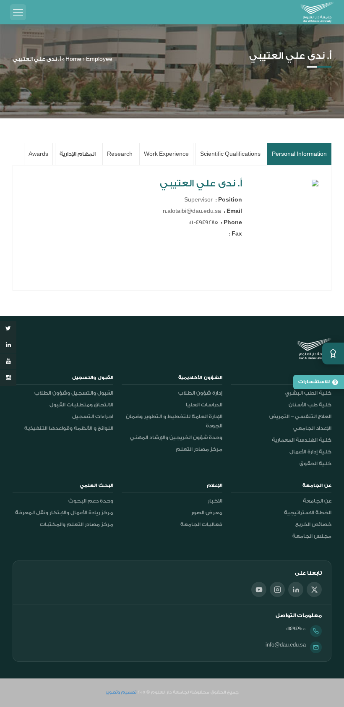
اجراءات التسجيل (92, 416)
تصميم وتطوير (121, 692)
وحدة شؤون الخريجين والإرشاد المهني (176, 437)
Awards (38, 154)
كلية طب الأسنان (310, 405)
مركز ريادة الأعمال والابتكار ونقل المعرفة (64, 513)
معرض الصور (206, 513)
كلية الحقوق (315, 463)
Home (73, 59)
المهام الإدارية (78, 154)
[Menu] (18, 12)
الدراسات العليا (204, 405)
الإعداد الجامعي (312, 428)
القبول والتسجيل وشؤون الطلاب (73, 393)
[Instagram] (277, 589)
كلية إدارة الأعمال (310, 452)
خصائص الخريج (313, 524)
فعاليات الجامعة (201, 524)
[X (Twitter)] (314, 589)
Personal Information (299, 154)
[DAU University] (317, 12)
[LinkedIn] (295, 589)
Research (120, 154)
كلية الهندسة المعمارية (301, 440)
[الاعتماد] (333, 353)
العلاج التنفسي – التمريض (300, 416)
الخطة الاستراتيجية (307, 513)
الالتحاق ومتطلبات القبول (81, 405)
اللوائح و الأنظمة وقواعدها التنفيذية (68, 428)
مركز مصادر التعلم (199, 449)
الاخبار (215, 501)
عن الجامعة (317, 501)
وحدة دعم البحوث (90, 501)
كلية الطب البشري (308, 393)
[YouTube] (258, 589)
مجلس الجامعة (311, 536)
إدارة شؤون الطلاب (200, 393)
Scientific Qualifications (230, 154)
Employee (99, 59)
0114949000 (296, 628)
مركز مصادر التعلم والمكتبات (76, 524)
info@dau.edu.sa (286, 645)
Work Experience (166, 154)
